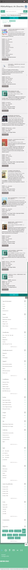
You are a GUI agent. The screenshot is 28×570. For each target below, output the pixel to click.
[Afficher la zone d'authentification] (5, 1)
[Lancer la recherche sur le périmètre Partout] (25, 11)
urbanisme (14, 280)
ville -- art (8, 282)
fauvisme (7, 40)
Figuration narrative (9, 47)
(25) (13, 328)
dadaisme (7, 51)
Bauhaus (7, 48)
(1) (13, 375)
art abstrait (8, 44)
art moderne (8, 102)
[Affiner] (14, 18)
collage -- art (8, 154)
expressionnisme (9, 41)
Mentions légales (4, 561)
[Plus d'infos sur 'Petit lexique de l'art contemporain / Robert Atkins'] (4, 93)
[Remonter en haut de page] (26, 544)
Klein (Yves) (8, 77)
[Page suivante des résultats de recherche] (22, 18)
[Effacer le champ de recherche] (22, 11)
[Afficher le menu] (2, 1)
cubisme (7, 43)
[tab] (2, 550)
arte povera (8, 46)
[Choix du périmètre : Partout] (3, 11)
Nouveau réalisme (9, 54)
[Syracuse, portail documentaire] (14, 6)
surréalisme (8, 50)
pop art (7, 52)
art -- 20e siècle (9, 39)
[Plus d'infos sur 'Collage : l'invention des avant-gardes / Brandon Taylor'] (4, 142)
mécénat (7, 237)
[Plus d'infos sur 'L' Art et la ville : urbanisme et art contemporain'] (4, 276)
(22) (13, 444)
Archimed (7, 568)
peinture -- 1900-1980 (10, 261)
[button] (23, 1)
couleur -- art (8, 81)
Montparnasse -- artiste (10, 128)
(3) (13, 346)
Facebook (3, 554)
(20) (13, 541)
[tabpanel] (14, 280)
